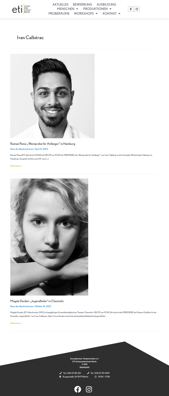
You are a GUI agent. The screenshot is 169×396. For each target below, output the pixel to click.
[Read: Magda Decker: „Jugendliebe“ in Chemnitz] (49, 236)
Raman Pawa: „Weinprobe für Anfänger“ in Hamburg (42, 144)
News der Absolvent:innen (21, 149)
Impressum (84, 367)
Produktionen (95, 9)
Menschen (65, 9)
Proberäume (59, 13)
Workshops (84, 13)
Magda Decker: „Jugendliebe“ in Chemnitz (37, 301)
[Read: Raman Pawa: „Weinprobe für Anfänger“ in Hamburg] (52, 95)
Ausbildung (106, 4)
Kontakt (110, 13)
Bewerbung (82, 4)
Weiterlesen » (16, 165)
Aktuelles (60, 4)
